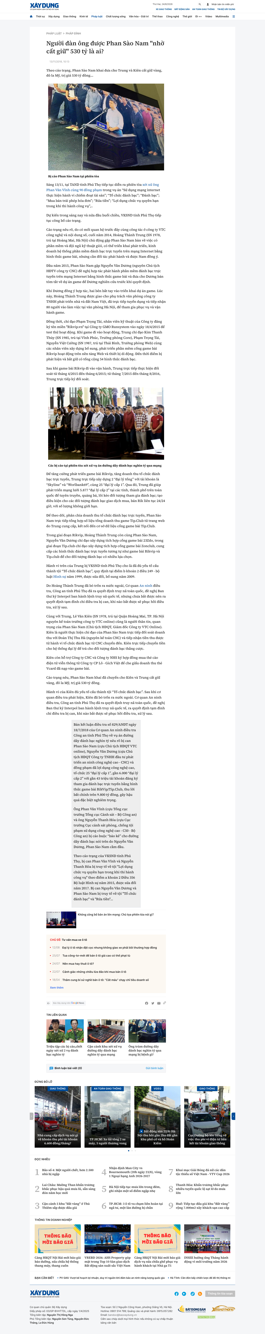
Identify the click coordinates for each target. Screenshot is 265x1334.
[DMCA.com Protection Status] (206, 1317)
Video (208, 16)
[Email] (159, 1003)
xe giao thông (164, 9)
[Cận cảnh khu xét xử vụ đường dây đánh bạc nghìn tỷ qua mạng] (106, 1031)
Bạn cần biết (44, 1278)
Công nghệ (172, 16)
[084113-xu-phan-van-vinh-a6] (106, 127)
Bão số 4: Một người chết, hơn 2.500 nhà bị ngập (68, 1172)
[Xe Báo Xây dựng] (223, 1308)
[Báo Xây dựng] (44, 6)
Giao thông (69, 16)
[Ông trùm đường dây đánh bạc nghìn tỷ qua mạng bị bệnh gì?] (147, 1031)
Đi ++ (199, 16)
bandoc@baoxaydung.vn (122, 1314)
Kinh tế (84, 16)
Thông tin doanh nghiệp (53, 1220)
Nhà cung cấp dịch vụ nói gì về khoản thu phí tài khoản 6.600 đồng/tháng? (57, 1139)
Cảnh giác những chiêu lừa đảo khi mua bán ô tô (94, 972)
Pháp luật (96, 16)
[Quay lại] (48, 1003)
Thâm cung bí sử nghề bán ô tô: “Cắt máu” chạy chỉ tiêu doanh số (105, 980)
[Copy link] (164, 1003)
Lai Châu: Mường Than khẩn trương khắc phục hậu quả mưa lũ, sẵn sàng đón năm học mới (68, 1189)
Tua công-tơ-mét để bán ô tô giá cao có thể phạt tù (96, 955)
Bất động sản (182, 9)
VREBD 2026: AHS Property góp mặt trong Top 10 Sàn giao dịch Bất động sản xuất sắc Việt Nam (107, 1262)
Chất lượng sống (116, 16)
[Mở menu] (233, 16)
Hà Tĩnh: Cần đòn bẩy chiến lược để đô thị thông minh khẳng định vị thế (212, 1277)
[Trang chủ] (31, 16)
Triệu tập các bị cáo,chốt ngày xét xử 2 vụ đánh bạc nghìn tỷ (64, 1050)
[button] (128, 1150)
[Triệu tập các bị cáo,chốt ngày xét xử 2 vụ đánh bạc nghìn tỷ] (65, 1031)
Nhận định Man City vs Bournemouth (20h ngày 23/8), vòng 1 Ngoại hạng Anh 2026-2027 (135, 1172)
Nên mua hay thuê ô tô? (78, 963)
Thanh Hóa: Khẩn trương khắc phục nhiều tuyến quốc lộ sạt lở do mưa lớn (202, 1189)
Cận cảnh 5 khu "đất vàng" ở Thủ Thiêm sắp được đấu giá (66, 1206)
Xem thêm (56, 987)
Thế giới (187, 16)
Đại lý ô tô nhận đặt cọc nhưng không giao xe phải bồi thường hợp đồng (109, 947)
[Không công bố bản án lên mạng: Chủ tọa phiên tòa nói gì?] (61, 920)
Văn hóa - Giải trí (139, 16)
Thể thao (157, 16)
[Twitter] (153, 1003)
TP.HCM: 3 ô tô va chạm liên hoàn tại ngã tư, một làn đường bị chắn (136, 1206)
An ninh (145, 585)
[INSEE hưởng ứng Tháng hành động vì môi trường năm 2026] (207, 1238)
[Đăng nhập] (207, 4)
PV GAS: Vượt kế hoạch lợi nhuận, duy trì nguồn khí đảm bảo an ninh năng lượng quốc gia (112, 1277)
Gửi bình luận (154, 1068)
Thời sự (40, 16)
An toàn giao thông (203, 9)
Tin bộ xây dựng (226, 9)
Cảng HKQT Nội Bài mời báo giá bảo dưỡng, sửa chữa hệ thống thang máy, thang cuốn (58, 1262)
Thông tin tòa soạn (220, 1293)
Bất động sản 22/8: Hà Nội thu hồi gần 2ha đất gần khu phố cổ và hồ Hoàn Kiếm (157, 1137)
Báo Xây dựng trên (61, 1003)
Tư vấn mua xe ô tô (74, 940)
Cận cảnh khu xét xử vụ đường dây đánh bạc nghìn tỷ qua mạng (104, 1050)
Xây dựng (54, 16)
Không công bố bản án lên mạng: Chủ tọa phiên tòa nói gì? (116, 914)
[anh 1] (106, 423)
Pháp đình (73, 33)
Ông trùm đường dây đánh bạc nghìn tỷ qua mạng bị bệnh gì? (145, 1050)
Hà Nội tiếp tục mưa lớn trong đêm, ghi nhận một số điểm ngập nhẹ (135, 1189)
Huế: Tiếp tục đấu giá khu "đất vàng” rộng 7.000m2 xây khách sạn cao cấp (202, 1206)
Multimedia (222, 16)
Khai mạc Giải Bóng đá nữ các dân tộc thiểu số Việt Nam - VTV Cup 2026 (203, 1172)
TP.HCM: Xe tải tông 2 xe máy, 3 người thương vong (108, 1141)
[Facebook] (146, 1003)
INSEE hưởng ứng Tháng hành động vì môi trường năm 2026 (206, 1260)
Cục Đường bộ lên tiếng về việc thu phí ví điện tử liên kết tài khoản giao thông (207, 1139)
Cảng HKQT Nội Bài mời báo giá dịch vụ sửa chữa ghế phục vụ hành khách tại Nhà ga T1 (157, 1262)
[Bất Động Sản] (192, 1309)
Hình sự (59, 576)
